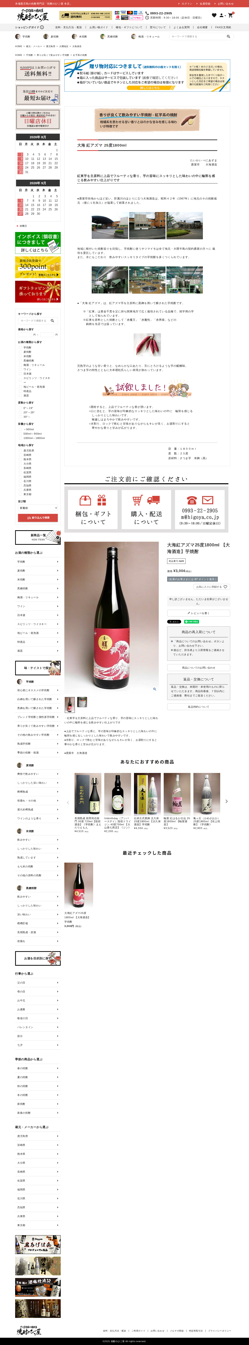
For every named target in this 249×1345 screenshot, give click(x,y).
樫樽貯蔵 (22, 923)
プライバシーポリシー (219, 1331)
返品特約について (198, 706)
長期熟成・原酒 (26, 932)
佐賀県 (28, 472)
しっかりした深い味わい (32, 782)
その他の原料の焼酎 (29, 875)
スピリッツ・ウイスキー (37, 380)
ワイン (28, 369)
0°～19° (28, 408)
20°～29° (29, 412)
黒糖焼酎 (112, 36)
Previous (68, 802)
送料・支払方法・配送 (68, 27)
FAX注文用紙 (223, 27)
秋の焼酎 (22, 1086)
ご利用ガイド (138, 1331)
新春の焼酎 (24, 1112)
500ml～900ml (33, 433)
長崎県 (28, 468)
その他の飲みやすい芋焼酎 (33, 734)
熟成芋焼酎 (24, 743)
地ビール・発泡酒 (34, 386)
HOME (18, 46)
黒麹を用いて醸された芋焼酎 (34, 708)
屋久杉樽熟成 (25, 809)
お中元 (21, 1000)
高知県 (28, 485)
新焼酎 (21, 1103)
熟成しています (26, 857)
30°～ (27, 416)
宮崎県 (28, 454)
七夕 (20, 1045)
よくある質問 (182, 27)
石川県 (28, 481)
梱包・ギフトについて (129, 27)
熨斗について (158, 27)
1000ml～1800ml (34, 438)
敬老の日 (22, 1018)
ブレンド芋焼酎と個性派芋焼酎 (36, 717)
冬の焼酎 (22, 1095)
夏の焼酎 (22, 1077)
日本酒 (28, 373)
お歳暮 (21, 1009)
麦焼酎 (55, 36)
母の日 (21, 991)
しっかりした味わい (29, 848)
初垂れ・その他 (26, 800)
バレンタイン (25, 1027)
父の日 (21, 982)
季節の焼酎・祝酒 (28, 752)
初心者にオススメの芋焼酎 (33, 690)
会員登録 (205, 3)
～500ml (29, 429)
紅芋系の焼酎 (80, 55)
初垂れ (21, 941)
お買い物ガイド (99, 27)
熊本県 (28, 459)
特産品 (28, 391)
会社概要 (202, 27)
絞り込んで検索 (38, 518)
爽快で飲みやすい (28, 773)
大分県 (28, 463)
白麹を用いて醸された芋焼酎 (34, 699)
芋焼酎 (26, 36)
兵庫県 (28, 489)
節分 (20, 1036)
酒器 (26, 395)
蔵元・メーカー (34, 46)
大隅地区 (64, 46)
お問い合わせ (226, 3)
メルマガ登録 (177, 1331)
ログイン (187, 3)
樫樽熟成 (22, 791)
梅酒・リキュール (149, 36)
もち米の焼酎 (25, 866)
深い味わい (24, 914)
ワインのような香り (29, 818)
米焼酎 (83, 36)
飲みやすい (24, 839)
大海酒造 (77, 46)
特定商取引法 (196, 1331)
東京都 (28, 494)
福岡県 (28, 476)
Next (226, 801)
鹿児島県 (50, 46)
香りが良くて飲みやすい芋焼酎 (53, 55)
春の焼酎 (22, 1068)
